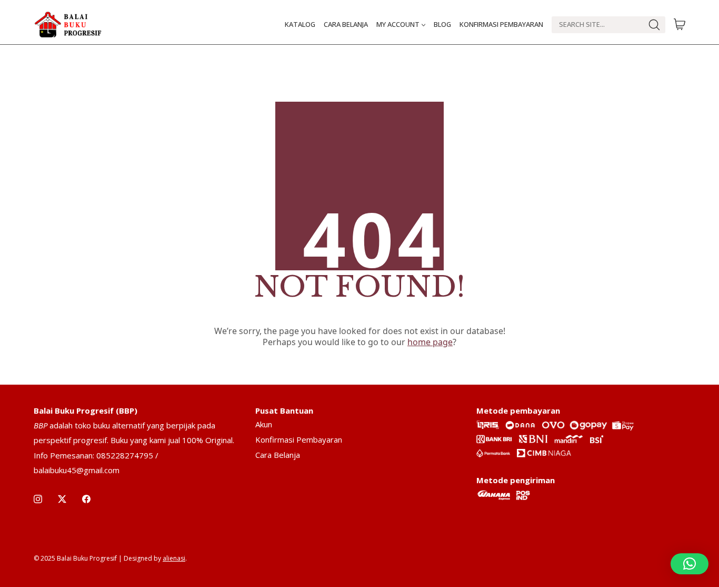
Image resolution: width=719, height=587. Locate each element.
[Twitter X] (62, 499)
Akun (263, 424)
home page (430, 342)
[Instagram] (38, 499)
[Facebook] (86, 499)
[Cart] (679, 24)
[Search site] (654, 25)
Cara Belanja (277, 454)
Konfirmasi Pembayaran (298, 439)
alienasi (174, 558)
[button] (689, 563)
